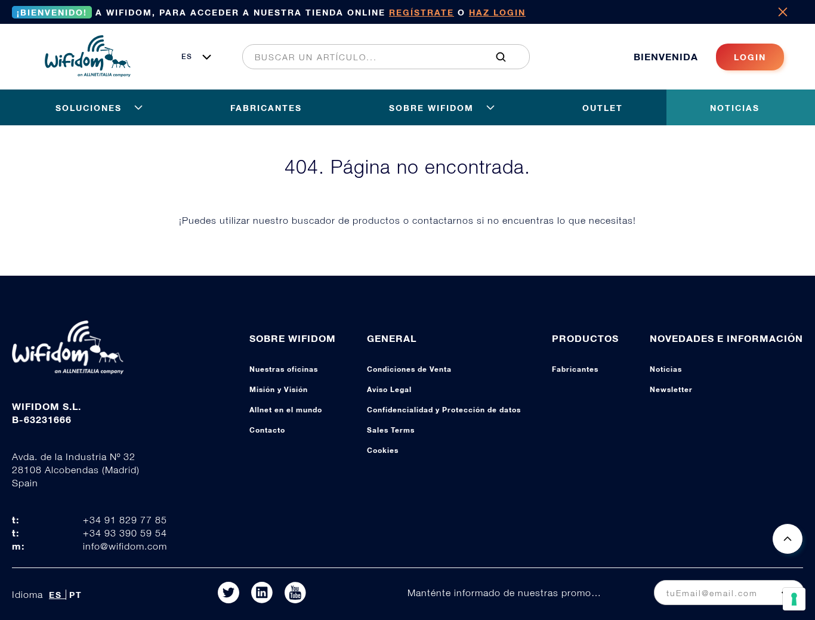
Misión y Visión (278, 389)
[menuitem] (379, 56)
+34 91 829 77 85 (125, 519)
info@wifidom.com (125, 546)
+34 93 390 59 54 (125, 533)
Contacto (267, 429)
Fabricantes (575, 369)
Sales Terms (391, 429)
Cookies (383, 450)
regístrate (421, 12)
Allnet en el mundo (285, 409)
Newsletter (671, 389)
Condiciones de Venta (409, 369)
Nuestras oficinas (283, 369)
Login (750, 57)
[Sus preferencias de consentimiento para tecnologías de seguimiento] (794, 599)
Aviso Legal (389, 389)
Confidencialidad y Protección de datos (444, 409)
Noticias (666, 369)
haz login (497, 12)
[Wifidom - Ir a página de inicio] (87, 73)
